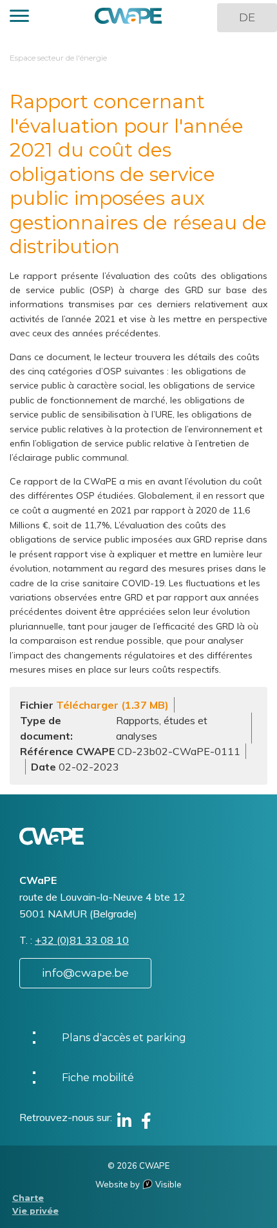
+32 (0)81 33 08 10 (82, 940)
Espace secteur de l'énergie (58, 57)
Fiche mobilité (98, 1077)
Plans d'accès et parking (124, 1037)
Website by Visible (138, 1184)
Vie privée (35, 1211)
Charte (28, 1198)
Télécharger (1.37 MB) (112, 704)
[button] (19, 17)
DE (247, 17)
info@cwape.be (85, 972)
